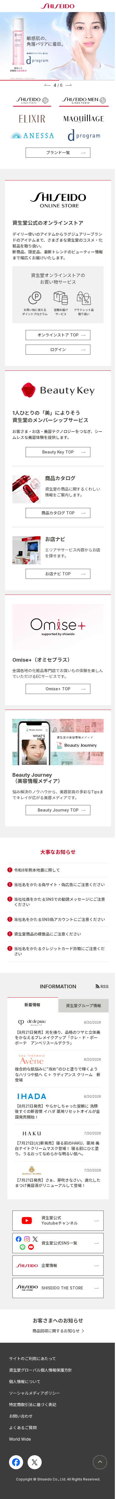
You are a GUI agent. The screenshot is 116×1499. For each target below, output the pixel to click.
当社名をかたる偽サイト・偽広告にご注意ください (59, 884)
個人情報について (25, 1381)
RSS (105, 986)
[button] (47, 85)
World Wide (20, 1439)
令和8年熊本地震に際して (37, 870)
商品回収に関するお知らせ (56, 1331)
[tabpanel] (57, 1106)
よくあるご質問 (23, 1427)
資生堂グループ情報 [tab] (83, 1005)
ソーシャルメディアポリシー (34, 1393)
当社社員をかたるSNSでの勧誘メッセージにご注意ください (59, 902)
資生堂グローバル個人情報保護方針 (40, 1370)
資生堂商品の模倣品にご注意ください (47, 934)
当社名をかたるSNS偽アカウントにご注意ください (59, 919)
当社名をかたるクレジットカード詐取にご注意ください (59, 951)
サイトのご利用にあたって (32, 1358)
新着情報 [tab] (32, 1004)
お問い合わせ (21, 1416)
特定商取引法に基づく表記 (32, 1404)
